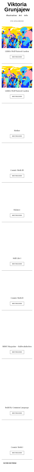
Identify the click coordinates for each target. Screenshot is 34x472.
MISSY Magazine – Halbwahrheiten (17, 346)
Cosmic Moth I (17, 447)
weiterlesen (17, 57)
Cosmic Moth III (17, 170)
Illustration (11, 15)
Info (26, 15)
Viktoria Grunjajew (17, 6)
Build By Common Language (17, 407)
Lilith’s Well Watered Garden (17, 51)
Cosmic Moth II (17, 298)
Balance (17, 210)
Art (20, 15)
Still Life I (17, 258)
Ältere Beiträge (9, 463)
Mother (17, 130)
